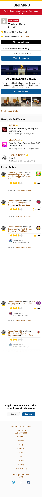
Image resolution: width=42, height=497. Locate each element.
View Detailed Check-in (23, 190)
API (21, 456)
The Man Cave (24, 205)
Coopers (14, 304)
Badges (21, 440)
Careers (21, 452)
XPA (33, 302)
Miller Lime (12, 333)
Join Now (29, 414)
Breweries (21, 437)
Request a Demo (21, 91)
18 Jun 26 (11, 248)
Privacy (21, 464)
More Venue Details (21, 42)
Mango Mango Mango (17, 174)
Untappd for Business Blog (21, 431)
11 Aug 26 (11, 190)
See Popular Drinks (9, 111)
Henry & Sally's (17, 154)
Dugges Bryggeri (15, 177)
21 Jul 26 (11, 216)
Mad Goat (14, 140)
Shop (21, 444)
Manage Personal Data (21, 475)
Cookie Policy (21, 468)
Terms (21, 460)
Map (24, 32)
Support (21, 448)
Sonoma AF (13, 229)
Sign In (13, 414)
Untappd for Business (21, 426)
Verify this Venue (21, 58)
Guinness (12, 205)
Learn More (24, 36)
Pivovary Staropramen (17, 334)
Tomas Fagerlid (14, 172)
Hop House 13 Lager (16, 203)
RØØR (12, 125)
